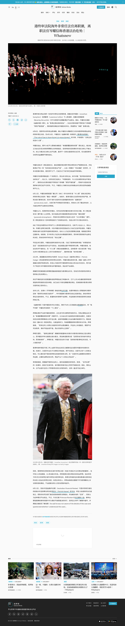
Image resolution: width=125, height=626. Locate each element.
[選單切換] (49, 12)
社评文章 (64, 290)
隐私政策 (30, 621)
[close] (123, 2)
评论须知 (38, 544)
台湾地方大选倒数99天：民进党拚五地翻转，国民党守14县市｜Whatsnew (103, 587)
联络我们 (96, 603)
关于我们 (88, 603)
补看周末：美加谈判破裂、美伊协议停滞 (101, 145)
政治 (58, 21)
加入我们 (103, 603)
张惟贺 (93, 592)
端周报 (10, 581)
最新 (97, 113)
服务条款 (37, 621)
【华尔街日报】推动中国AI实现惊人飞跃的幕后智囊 (101, 132)
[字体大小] (13, 7)
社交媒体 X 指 (79, 497)
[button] (47, 12)
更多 (101, 113)
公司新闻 (103, 606)
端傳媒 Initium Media (19, 621)
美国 (65, 581)
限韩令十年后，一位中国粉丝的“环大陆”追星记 (101, 120)
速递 (67, 21)
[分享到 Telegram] (21, 120)
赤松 (96, 124)
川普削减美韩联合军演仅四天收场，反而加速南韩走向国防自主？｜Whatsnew (76, 587)
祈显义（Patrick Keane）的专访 (63, 491)
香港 (62, 21)
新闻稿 (80, 305)
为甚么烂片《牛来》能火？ (100, 156)
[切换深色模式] (112, 7)
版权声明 (96, 606)
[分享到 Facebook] (17, 120)
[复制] (9, 120)
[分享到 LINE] (25, 120)
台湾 (93, 581)
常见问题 (88, 606)
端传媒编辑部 (46, 517)
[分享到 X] (13, 120)
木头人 (96, 159)
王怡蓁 (65, 592)
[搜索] (115, 7)
